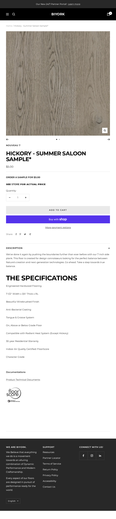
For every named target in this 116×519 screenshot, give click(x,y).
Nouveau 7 (13, 145)
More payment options (58, 227)
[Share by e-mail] (30, 234)
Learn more (74, 4)
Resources (48, 452)
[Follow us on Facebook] (83, 455)
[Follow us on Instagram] (92, 455)
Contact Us (49, 486)
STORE (15, 184)
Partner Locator (51, 457)
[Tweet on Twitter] (25, 234)
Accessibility (49, 481)
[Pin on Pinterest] (20, 234)
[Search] (13, 14)
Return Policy (50, 469)
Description (14, 248)
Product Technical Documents (23, 379)
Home (9, 26)
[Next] (108, 139)
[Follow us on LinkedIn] (100, 455)
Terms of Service (52, 463)
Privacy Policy (50, 475)
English (12, 501)
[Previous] (7, 139)
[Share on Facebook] (16, 234)
